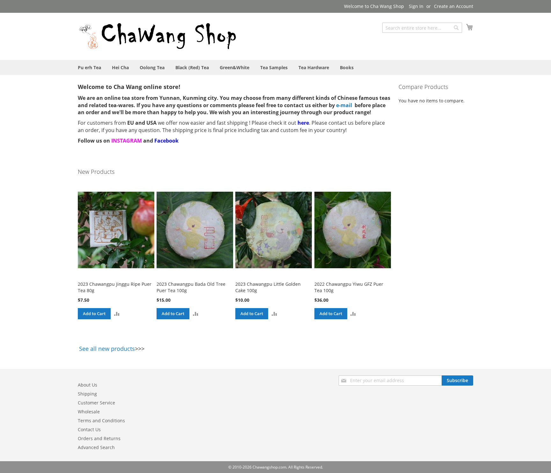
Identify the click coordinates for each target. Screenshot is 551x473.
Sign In (416, 6)
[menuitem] (89, 67)
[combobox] (422, 28)
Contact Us (89, 429)
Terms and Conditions (101, 421)
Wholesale (89, 412)
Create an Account (453, 6)
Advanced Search (96, 447)
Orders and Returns (99, 438)
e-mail (344, 105)
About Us (87, 385)
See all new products (107, 348)
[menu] (275, 67)
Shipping (87, 394)
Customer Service (96, 403)
